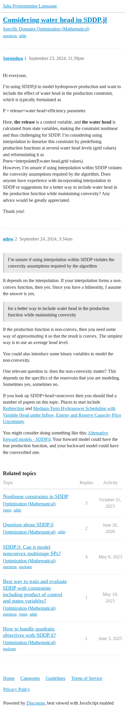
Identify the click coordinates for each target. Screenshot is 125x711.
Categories (30, 678)
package (25, 567)
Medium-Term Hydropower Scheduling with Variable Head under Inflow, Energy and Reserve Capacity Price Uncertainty (62, 415)
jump (7, 510)
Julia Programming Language (30, 5)
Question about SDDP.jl (28, 525)
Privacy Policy (16, 689)
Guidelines (55, 678)
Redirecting (13, 408)
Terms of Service (86, 678)
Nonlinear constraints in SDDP (35, 496)
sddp (22, 36)
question (10, 36)
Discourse (35, 703)
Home (9, 678)
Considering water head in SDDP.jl (55, 20)
